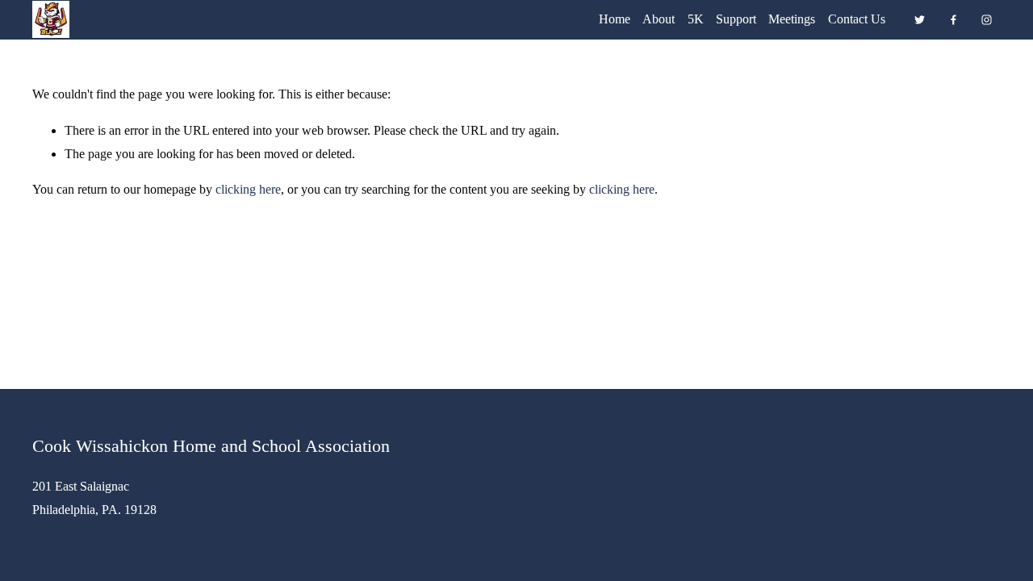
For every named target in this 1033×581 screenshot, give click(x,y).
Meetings (791, 19)
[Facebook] (953, 20)
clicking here (248, 189)
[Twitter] (919, 20)
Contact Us (856, 19)
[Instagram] (986, 20)
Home (614, 19)
